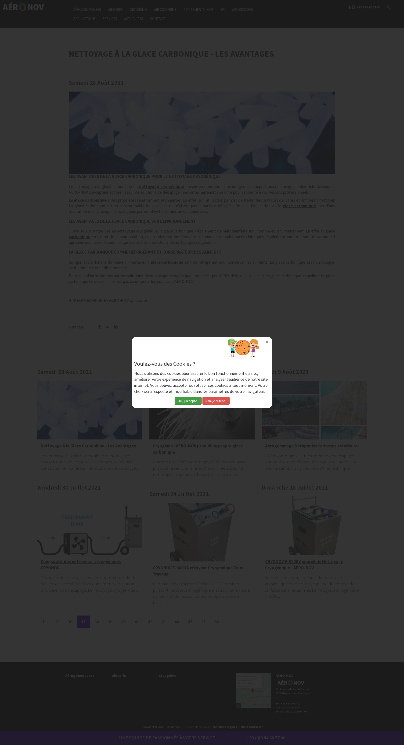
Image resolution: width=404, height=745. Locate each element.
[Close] (267, 342)
